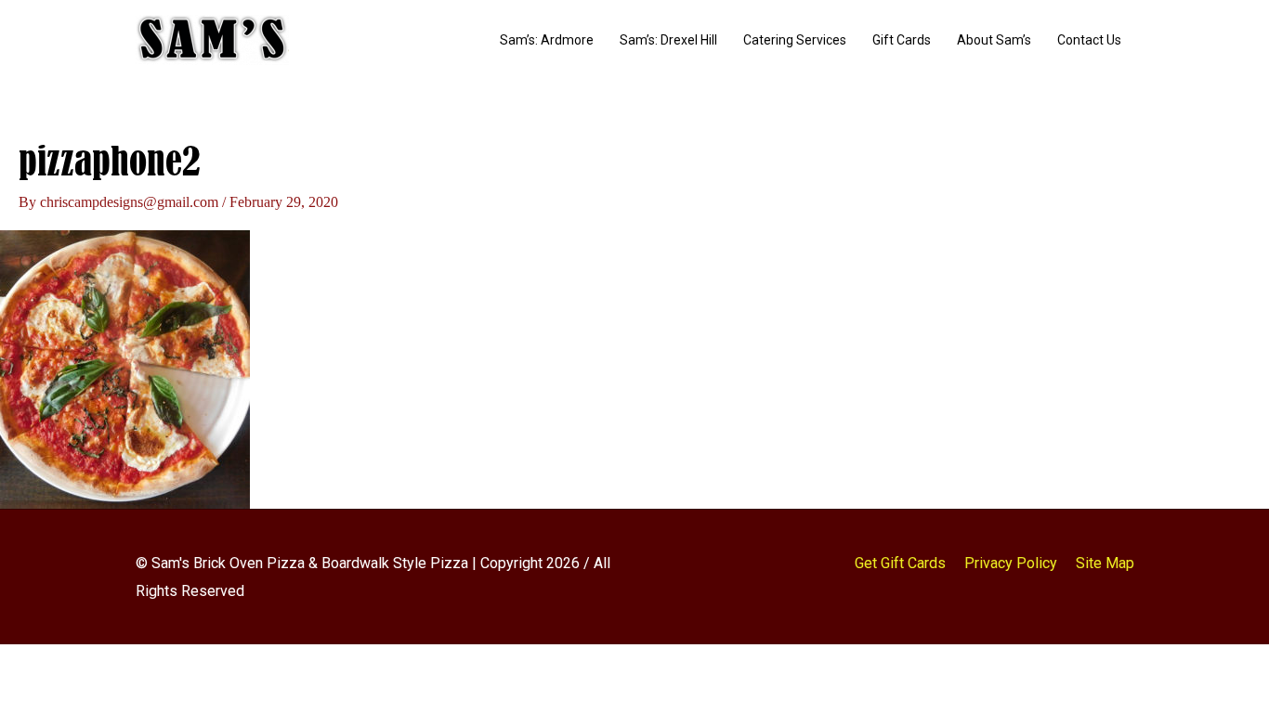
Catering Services (794, 39)
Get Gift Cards (900, 563)
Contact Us (1089, 39)
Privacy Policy (1010, 563)
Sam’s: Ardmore (547, 39)
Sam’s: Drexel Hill (668, 39)
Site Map (1105, 563)
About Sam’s (994, 39)
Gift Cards (901, 39)
